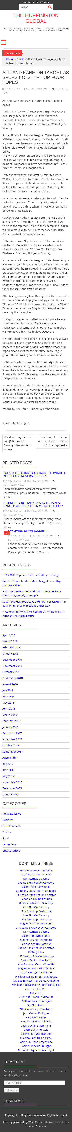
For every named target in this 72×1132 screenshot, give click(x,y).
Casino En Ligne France (36, 935)
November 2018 (12, 666)
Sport (19, 59)
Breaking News (11, 813)
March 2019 (9, 641)
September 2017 (12, 751)
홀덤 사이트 (36, 993)
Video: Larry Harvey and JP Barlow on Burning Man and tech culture (18, 443)
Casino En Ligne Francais (36, 1033)
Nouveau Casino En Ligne (36, 1038)
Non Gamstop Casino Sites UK (36, 964)
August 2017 (10, 757)
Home (9, 59)
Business (7, 820)
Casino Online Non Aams (36, 960)
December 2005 (12, 788)
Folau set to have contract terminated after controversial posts (34, 474)
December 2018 (12, 659)
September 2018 (12, 678)
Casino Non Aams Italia (36, 886)
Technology (9, 844)
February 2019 (11, 647)
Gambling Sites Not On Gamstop (36, 891)
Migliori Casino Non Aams (36, 923)
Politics (6, 832)
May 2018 (8, 702)
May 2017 (8, 776)
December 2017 (12, 733)
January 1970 (10, 794)
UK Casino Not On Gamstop (36, 903)
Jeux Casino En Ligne (36, 1013)
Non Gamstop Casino (36, 878)
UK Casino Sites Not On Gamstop (36, 895)
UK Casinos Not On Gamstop (36, 956)
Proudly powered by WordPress (22, 1122)
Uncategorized (11, 850)
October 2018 (10, 672)
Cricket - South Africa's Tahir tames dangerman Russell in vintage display (33, 504)
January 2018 (10, 727)
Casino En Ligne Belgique (36, 972)
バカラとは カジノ (36, 989)
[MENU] (3, 42)
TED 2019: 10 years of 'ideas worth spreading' (30, 575)
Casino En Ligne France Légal (36, 1050)
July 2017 (7, 764)
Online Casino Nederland (36, 940)
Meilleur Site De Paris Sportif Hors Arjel (36, 984)
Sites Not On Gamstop (36, 907)
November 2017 (12, 739)
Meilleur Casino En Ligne (36, 1001)
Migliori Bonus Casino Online (36, 968)
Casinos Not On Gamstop (36, 874)
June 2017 (8, 770)
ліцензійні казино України (36, 997)
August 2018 (10, 684)
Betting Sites (36, 952)
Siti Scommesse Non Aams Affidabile (36, 980)
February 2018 (11, 721)
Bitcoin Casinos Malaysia (36, 1021)
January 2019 (10, 653)
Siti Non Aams (36, 1005)
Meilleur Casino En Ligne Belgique (36, 976)
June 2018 (8, 696)
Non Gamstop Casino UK (36, 911)
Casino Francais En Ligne (36, 1046)
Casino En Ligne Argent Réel (36, 1042)
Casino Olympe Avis (36, 1029)
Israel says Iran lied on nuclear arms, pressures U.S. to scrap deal (53, 441)
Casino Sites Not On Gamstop (36, 882)
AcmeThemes (37, 1126)
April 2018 (8, 708)
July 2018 (7, 690)
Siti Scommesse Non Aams (36, 870)
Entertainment (11, 826)
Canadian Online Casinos (36, 899)
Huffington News (36, 88)
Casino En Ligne (36, 1017)
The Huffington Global (36, 18)
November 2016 (12, 782)
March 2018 (9, 715)
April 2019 (8, 635)
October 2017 (10, 745)
